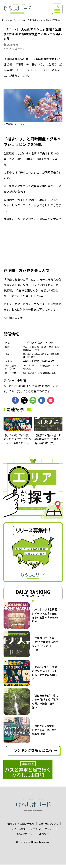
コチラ (19, 318)
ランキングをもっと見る (33, 750)
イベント (8, 48)
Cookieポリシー (26, 834)
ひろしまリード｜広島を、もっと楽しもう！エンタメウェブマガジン (17, 8)
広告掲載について (48, 823)
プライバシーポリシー (42, 828)
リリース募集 (18, 828)
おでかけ (13, 20)
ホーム (4, 20)
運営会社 (44, 834)
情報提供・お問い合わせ (21, 823)
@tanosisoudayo (46, 372)
